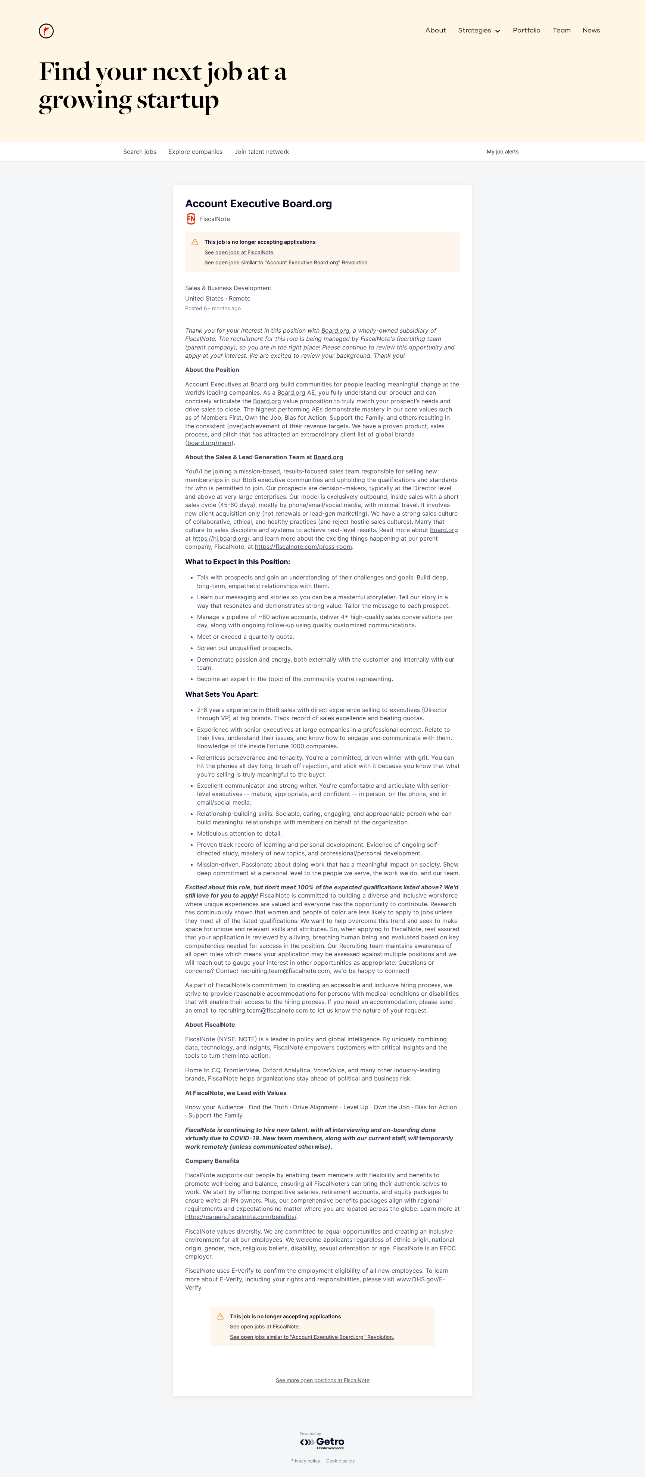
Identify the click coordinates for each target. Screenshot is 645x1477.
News (591, 30)
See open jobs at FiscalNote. (240, 252)
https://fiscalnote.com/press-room (303, 546)
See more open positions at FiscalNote (323, 1380)
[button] (476, 31)
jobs (139, 151)
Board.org (335, 330)
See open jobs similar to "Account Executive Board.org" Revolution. (287, 262)
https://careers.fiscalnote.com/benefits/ (240, 1217)
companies (195, 151)
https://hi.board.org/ (221, 538)
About (436, 30)
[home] (46, 31)
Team (561, 30)
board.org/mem (209, 443)
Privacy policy (305, 1461)
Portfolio (526, 30)
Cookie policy (340, 1461)
